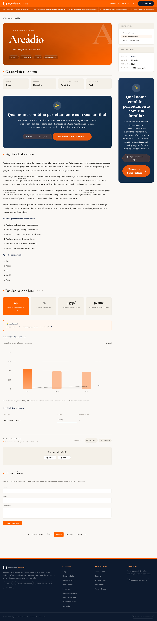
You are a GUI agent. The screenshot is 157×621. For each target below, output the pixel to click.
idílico (27, 180)
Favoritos (66, 589)
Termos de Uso (100, 589)
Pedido (25, 248)
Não (65, 458)
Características (128, 33)
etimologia (10, 190)
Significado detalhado (130, 36)
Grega (15, 57)
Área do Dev (145, 4)
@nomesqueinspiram (139, 580)
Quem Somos (100, 572)
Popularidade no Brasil (131, 40)
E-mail (5, 496)
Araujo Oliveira (37, 534)
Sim (51, 458)
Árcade (49, 534)
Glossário (66, 606)
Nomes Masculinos (69, 602)
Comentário (7, 505)
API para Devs (100, 580)
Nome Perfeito (128, 4)
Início (5, 18)
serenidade (89, 190)
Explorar (114, 4)
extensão (22, 176)
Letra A (10, 18)
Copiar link (106, 440)
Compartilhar (51, 57)
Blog (64, 572)
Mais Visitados (67, 585)
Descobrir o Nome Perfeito (72, 136)
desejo (56, 194)
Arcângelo (69, 534)
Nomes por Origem (69, 593)
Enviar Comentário (12, 523)
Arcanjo (79, 534)
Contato (98, 576)
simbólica (29, 208)
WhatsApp (92, 440)
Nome (5, 487)
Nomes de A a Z (68, 580)
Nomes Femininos (69, 597)
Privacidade (99, 585)
